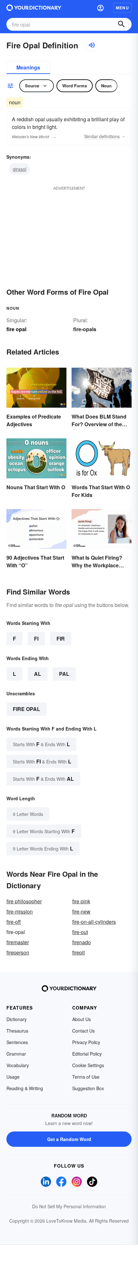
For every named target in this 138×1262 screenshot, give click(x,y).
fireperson (17, 952)
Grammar (16, 1053)
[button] (100, 7)
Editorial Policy (87, 1053)
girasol (19, 169)
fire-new (81, 911)
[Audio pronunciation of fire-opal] (91, 45)
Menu (122, 8)
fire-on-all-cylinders (94, 921)
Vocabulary (17, 1065)
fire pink (81, 901)
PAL (64, 673)
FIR (60, 638)
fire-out (80, 932)
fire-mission (19, 911)
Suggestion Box (88, 1088)
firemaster (17, 942)
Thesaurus (17, 1030)
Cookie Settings (88, 1065)
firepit (78, 952)
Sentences (17, 1042)
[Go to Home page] (33, 8)
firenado (81, 942)
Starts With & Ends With (41, 744)
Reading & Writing (24, 1088)
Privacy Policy (86, 1042)
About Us (81, 1019)
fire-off (13, 921)
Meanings (28, 67)
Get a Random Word (69, 1139)
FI (36, 638)
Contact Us (83, 1030)
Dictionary (16, 1019)
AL (37, 673)
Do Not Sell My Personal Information (69, 1206)
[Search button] (121, 24)
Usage (13, 1077)
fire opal (26, 709)
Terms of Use (85, 1077)
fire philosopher (24, 901)
